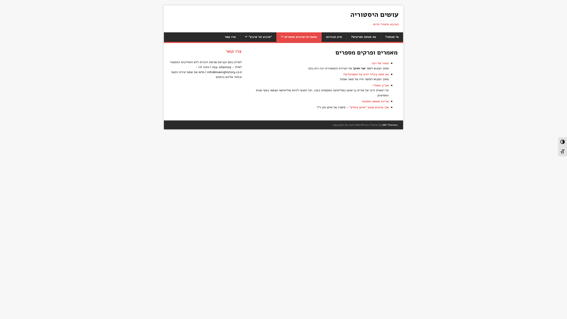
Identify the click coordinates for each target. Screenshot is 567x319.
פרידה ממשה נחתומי (375, 101)
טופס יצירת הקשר (182, 72)
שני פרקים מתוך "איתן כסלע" (369, 107)
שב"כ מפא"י (381, 85)
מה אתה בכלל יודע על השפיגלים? (366, 74)
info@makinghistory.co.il (224, 72)
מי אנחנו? (392, 37)
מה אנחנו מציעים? (363, 37)
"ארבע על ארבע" (260, 37)
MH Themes (390, 125)
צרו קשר (230, 37)
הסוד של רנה (380, 63)
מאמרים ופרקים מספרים (301, 37)
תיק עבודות (334, 37)
